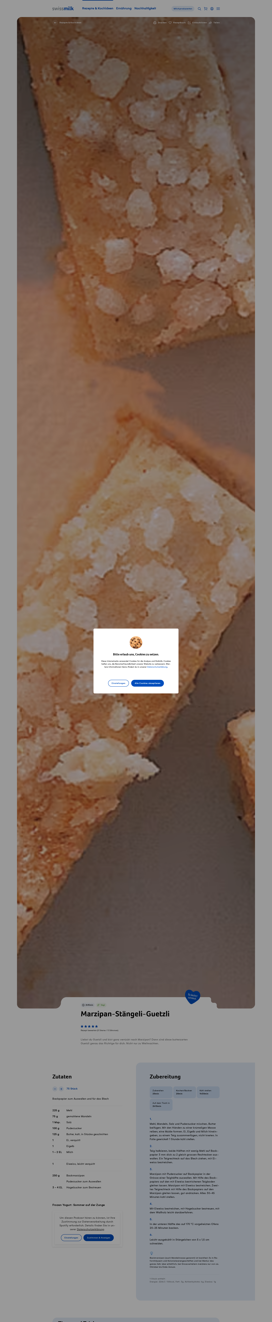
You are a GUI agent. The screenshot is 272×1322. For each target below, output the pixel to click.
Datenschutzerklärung (157, 667)
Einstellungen (118, 683)
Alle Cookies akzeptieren (147, 683)
